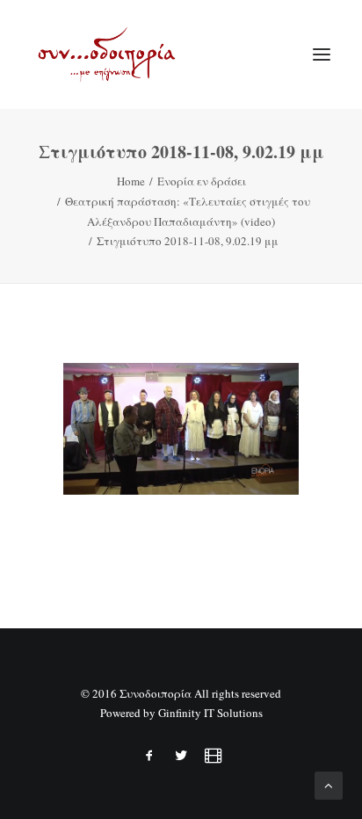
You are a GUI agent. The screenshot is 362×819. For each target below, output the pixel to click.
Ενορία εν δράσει (201, 181)
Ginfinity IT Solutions (210, 713)
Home (131, 181)
